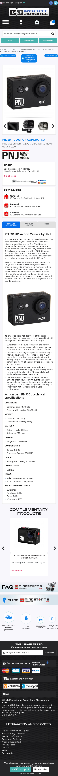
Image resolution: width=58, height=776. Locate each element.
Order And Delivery (11, 739)
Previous (4, 126)
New (10, 40)
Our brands (7, 753)
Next (53, 126)
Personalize (40, 769)
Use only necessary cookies (31, 773)
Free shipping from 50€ (13, 733)
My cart (53, 23)
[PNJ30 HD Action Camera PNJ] (13, 126)
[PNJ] (15, 154)
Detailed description (11, 225)
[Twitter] (56, 3)
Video (46, 224)
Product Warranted (11, 742)
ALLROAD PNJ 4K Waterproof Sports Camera (29, 556)
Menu (5, 26)
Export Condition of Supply (15, 731)
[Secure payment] (29, 181)
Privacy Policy (8, 745)
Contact (36, 26)
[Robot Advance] (29, 12)
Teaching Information (12, 736)
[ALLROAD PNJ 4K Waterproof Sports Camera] (29, 535)
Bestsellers (48, 40)
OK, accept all (22, 769)
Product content (29, 225)
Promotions (29, 40)
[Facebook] (51, 3)
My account (21, 26)
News (4, 750)
